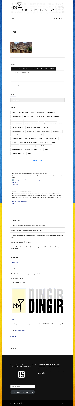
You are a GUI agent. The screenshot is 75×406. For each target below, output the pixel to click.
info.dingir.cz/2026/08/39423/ (19, 201)
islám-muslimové (50, 120)
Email (48, 403)
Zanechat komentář (32, 36)
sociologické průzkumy (27, 145)
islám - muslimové (17, 123)
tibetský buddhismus (31, 149)
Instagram (62, 403)
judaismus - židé (36, 123)
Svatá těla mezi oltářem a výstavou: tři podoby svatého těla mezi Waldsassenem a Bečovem (49, 365)
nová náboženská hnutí (35, 134)
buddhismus (40, 112)
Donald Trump (51, 112)
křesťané (46, 127)
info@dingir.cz (20, 330)
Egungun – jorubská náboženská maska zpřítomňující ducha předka (51, 372)
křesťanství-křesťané (18, 127)
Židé (29, 153)
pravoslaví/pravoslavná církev (28, 142)
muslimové (15, 134)
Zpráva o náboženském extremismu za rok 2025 (26, 230)
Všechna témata (37, 160)
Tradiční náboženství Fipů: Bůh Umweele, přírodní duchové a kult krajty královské (35, 247)
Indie (41, 120)
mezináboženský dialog (43, 131)
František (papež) (28, 116)
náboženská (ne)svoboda (52, 134)
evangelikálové (16, 116)
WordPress (21, 403)
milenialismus (57, 131)
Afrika (13, 112)
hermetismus (40, 116)
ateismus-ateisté (23, 112)
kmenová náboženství (56, 123)
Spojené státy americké (43, 145)
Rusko (53, 142)
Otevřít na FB (15, 184)
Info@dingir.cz (15, 262)
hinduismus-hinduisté (53, 116)
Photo (16, 182)
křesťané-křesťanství (18, 131)
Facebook (13, 336)
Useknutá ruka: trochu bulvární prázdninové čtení (28, 225)
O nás (12, 319)
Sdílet (14, 186)
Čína (46, 149)
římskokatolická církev (18, 153)
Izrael (26, 123)
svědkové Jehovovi (17, 149)
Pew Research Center (51, 138)
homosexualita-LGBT (31, 120)
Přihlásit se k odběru (23, 392)
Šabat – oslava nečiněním (44, 369)
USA (41, 149)
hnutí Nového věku (17, 120)
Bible (32, 112)
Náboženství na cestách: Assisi (21, 242)
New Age (23, 134)
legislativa (30, 131)
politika (14, 142)
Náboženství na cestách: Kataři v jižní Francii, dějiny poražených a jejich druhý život (37, 236)
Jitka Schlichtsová (16, 36)
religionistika (44, 142)
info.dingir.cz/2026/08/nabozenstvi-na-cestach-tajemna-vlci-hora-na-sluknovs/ (34, 180)
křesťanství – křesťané (33, 127)
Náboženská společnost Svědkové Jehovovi (24, 138)
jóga (45, 123)
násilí (40, 138)
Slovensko (15, 145)
